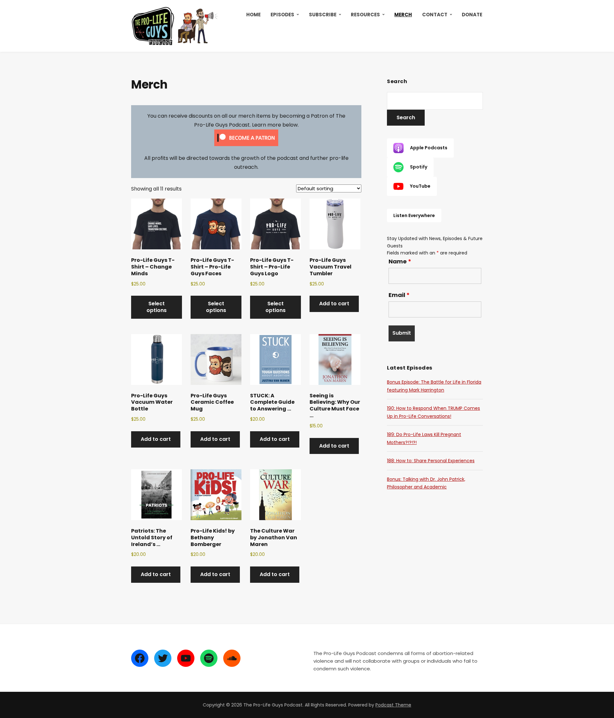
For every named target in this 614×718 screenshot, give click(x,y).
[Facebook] (139, 658)
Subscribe (322, 14)
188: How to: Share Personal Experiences (431, 460)
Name (400, 261)
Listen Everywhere (414, 215)
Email (399, 295)
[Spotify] (208, 658)
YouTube (420, 186)
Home (253, 14)
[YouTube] (185, 658)
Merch (403, 14)
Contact (434, 14)
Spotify (418, 167)
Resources (365, 14)
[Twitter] (162, 658)
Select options (156, 307)
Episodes (282, 14)
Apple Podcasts (428, 147)
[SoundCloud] (231, 658)
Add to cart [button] (334, 303)
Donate (472, 14)
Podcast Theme (393, 705)
